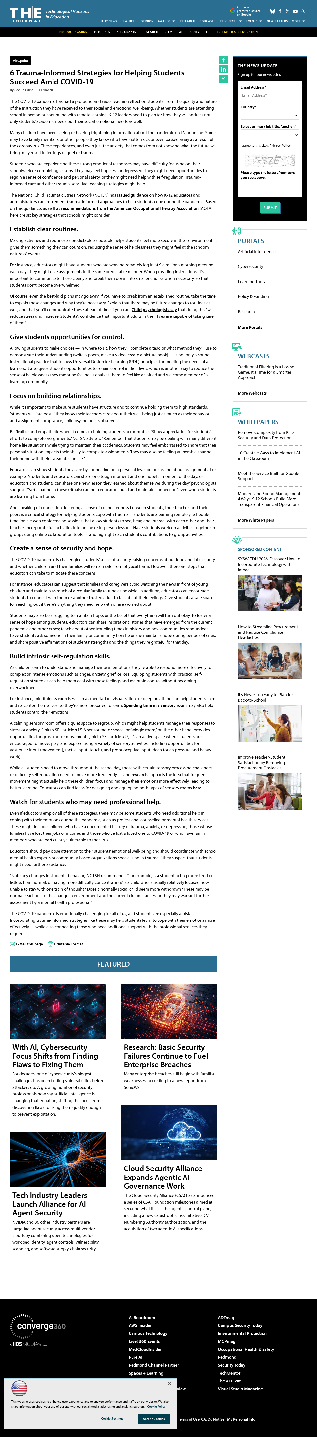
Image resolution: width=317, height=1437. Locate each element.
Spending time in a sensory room (155, 705)
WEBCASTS (254, 355)
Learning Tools (251, 281)
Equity (194, 32)
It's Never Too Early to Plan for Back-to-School (265, 697)
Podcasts (207, 21)
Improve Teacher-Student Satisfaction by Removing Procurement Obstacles (261, 762)
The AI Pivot (229, 1381)
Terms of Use (189, 1419)
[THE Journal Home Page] (49, 14)
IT (207, 32)
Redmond (227, 1357)
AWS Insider (140, 1325)
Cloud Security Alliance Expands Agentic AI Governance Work (163, 1176)
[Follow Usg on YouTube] (295, 11)
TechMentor (229, 1373)
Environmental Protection (242, 1333)
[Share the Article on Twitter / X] (223, 79)
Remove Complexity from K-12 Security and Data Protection (266, 435)
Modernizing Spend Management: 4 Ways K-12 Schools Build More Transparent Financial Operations (269, 499)
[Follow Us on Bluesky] (272, 11)
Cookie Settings (112, 1418)
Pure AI (135, 1357)
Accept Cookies (154, 1419)
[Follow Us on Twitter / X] (288, 11)
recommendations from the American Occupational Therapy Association (130, 208)
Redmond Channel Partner (154, 1365)
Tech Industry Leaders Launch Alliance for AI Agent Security (49, 1203)
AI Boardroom (142, 1317)
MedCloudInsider (145, 1349)
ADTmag (226, 1317)
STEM (169, 32)
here (197, 788)
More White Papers (256, 520)
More (296, 21)
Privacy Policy (280, 145)
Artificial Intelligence (257, 251)
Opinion (147, 21)
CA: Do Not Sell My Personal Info (228, 1419)
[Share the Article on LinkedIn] (223, 69)
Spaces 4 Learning (146, 1373)
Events (252, 21)
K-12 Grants (126, 32)
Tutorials (102, 32)
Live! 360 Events (144, 1341)
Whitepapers (258, 421)
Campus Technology (148, 1333)
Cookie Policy (156, 1406)
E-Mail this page (29, 943)
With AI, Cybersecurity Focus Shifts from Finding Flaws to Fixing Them (55, 1055)
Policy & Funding (253, 296)
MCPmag (226, 1341)
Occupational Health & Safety (246, 1349)
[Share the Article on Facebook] (223, 60)
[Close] (169, 1383)
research (140, 774)
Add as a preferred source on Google (249, 10)
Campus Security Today (240, 1325)
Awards (164, 21)
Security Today (231, 1365)
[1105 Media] (39, 1371)
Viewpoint (20, 60)
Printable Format (68, 943)
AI (180, 32)
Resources (228, 21)
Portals (251, 240)
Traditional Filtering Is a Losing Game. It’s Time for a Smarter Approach (266, 372)
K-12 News (109, 21)
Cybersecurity (250, 266)
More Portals (250, 327)
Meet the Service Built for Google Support (268, 476)
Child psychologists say (154, 309)
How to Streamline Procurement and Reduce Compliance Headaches (268, 632)
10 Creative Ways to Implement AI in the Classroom (269, 455)
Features (129, 21)
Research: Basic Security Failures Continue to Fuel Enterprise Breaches (166, 1055)
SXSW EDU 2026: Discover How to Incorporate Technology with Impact (269, 564)
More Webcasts (252, 393)
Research (187, 21)
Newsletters (277, 21)
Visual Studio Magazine (240, 1389)
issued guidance (132, 195)
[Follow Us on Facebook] (280, 11)
